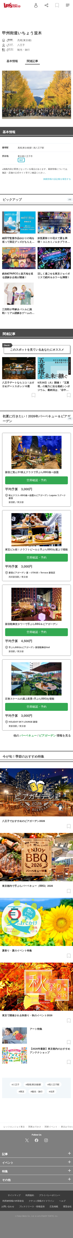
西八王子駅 (54, 1084)
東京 (22, 1091)
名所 (52, 1091)
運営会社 (67, 1206)
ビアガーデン (47, 735)
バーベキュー (28, 735)
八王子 (16, 1084)
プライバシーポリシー (49, 1195)
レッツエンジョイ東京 (14, 1126)
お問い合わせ (7, 1206)
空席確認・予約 (36, 480)
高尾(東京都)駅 (34, 1084)
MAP (21, 160)
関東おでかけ (34, 1126)
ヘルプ (62, 1200)
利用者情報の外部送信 (13, 1200)
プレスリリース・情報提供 (32, 1206)
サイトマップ (14, 1195)
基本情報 (9, 132)
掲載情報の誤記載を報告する (57, 178)
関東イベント (51, 1126)
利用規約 (30, 1195)
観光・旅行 (37, 1091)
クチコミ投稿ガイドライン (41, 1200)
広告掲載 (54, 1206)
